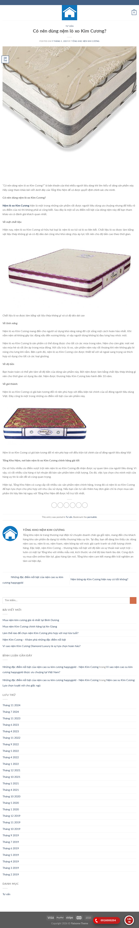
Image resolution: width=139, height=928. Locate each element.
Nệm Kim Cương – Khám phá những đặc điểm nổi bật (34, 639)
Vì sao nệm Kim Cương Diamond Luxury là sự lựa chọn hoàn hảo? (42, 646)
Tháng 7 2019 (11, 842)
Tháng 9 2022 (11, 744)
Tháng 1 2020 (11, 809)
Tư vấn (69, 26)
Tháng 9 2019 (11, 835)
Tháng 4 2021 (11, 790)
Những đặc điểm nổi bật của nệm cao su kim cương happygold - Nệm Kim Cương (50, 667)
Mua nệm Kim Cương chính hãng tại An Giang (30, 626)
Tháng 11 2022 (11, 737)
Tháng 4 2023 (11, 731)
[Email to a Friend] (72, 505)
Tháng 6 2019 (11, 848)
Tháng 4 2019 (11, 861)
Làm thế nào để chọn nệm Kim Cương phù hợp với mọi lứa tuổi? (40, 633)
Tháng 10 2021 (11, 777)
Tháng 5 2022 (11, 751)
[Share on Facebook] (60, 505)
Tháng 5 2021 (11, 783)
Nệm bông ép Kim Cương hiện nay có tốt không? (100, 579)
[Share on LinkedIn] (85, 505)
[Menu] (5, 12)
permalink (92, 517)
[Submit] (133, 600)
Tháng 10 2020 (11, 796)
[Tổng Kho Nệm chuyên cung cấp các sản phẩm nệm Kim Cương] (69, 12)
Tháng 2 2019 (11, 874)
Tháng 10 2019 (11, 829)
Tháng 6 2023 (11, 725)
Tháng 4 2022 (11, 757)
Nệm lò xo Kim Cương (16, 205)
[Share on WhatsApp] (54, 505)
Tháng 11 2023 (11, 718)
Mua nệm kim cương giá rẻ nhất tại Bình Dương (31, 620)
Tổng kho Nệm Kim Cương (85, 41)
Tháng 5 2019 (11, 855)
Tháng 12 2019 (11, 816)
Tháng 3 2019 (11, 868)
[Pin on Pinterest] (79, 505)
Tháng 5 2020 (11, 803)
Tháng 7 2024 (11, 712)
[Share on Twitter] (66, 505)
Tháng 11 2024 (11, 705)
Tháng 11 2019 (11, 822)
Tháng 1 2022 (11, 764)
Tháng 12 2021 (11, 770)
